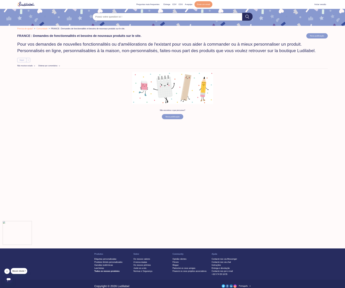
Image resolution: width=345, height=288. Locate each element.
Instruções (216, 265)
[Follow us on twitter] (223, 286)
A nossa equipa (140, 262)
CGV (174, 4)
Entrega (166, 4)
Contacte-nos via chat (221, 262)
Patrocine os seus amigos (183, 268)
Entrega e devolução (221, 268)
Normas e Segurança (142, 271)
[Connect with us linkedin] (231, 286)
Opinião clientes (179, 259)
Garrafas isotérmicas (103, 265)
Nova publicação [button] (317, 36)
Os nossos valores (141, 259)
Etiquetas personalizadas (105, 259)
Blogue (175, 265)
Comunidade (42, 28)
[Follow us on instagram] (235, 286)
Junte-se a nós (139, 268)
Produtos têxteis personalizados (108, 262)
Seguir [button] (21, 60)
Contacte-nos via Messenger (224, 259)
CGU (181, 4)
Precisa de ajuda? (25, 28)
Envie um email (203, 4)
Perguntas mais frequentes (147, 4)
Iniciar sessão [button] (320, 4)
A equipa (188, 4)
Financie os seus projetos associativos (189, 271)
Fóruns (175, 262)
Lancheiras (99, 268)
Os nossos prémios (142, 265)
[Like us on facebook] (227, 286)
